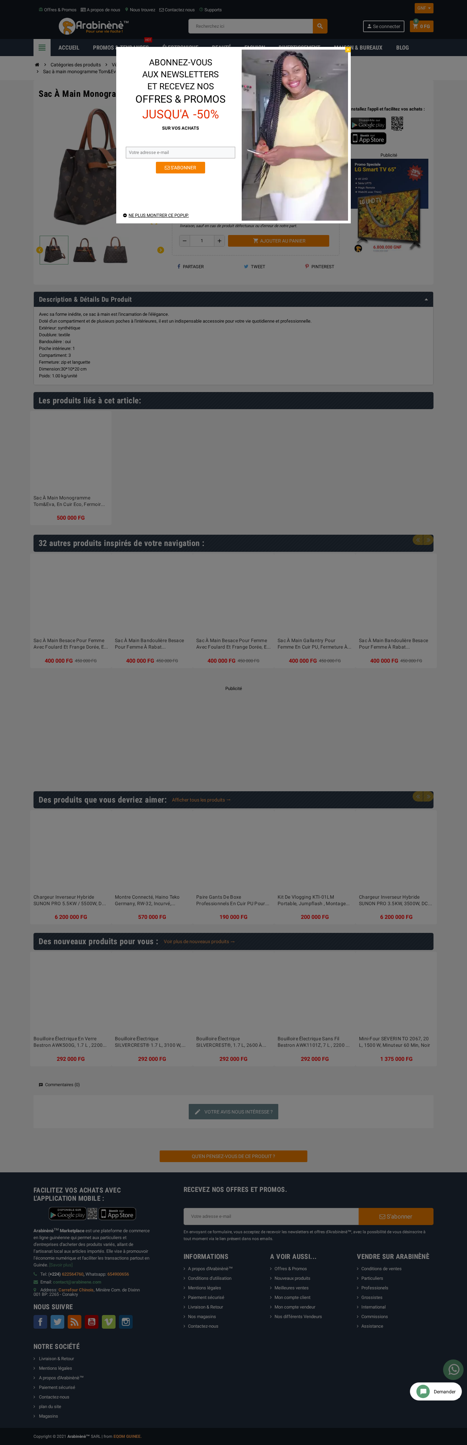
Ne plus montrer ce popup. (159, 215)
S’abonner (183, 167)
